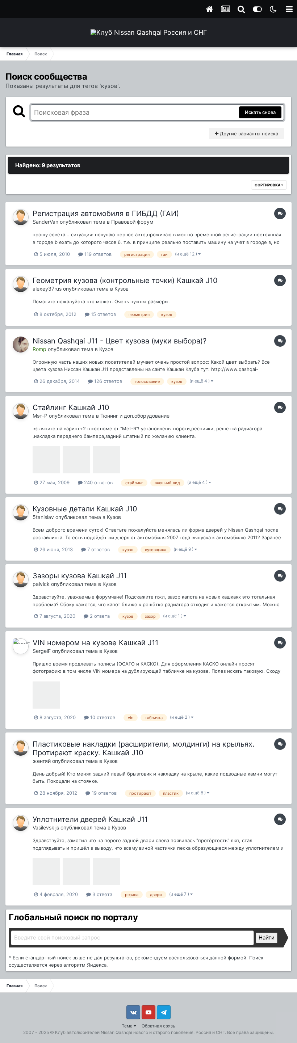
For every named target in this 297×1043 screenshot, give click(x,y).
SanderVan (45, 222)
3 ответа (101, 894)
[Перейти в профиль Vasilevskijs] (21, 823)
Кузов (121, 289)
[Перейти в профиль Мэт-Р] (21, 411)
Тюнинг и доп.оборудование (135, 416)
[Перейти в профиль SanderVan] (21, 217)
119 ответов (97, 254)
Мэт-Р (40, 416)
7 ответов (98, 549)
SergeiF (42, 651)
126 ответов (107, 381)
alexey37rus (47, 289)
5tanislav (43, 517)
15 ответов (102, 314)
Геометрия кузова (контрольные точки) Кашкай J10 (125, 280)
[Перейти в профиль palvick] (21, 579)
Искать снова (260, 112)
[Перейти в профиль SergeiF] (21, 646)
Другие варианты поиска (248, 133)
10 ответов (102, 717)
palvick (41, 584)
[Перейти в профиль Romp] (21, 344)
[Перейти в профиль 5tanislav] (21, 512)
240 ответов (98, 482)
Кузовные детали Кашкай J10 (85, 508)
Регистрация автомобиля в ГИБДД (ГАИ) (106, 213)
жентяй (42, 761)
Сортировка (268, 185)
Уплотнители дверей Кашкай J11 (90, 819)
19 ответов (103, 793)
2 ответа (99, 616)
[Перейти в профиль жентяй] (21, 748)
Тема (128, 1026)
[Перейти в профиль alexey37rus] (21, 284)
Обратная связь (158, 1026)
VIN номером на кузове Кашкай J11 (95, 642)
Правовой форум (132, 222)
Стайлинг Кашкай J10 (71, 407)
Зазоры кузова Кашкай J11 (80, 575)
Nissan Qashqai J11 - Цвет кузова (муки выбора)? (119, 341)
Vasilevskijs (46, 827)
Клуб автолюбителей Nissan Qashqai (93, 1032)
